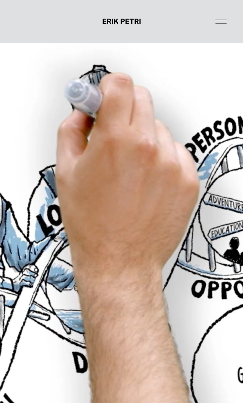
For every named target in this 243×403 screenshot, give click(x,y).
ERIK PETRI (121, 21)
